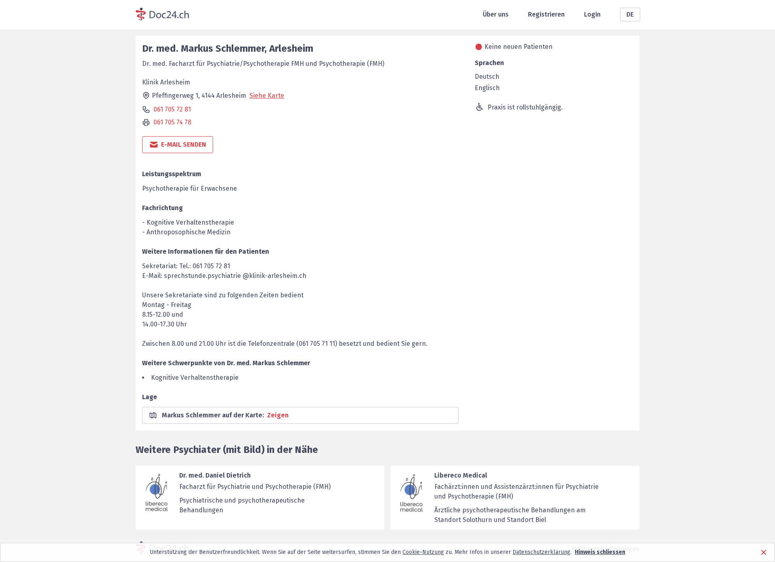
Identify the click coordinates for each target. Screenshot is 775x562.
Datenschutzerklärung (541, 552)
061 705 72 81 (172, 109)
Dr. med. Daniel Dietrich (215, 475)
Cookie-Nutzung (423, 552)
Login (592, 14)
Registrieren (546, 14)
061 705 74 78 (172, 122)
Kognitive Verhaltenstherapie (195, 377)
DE (630, 14)
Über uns (496, 14)
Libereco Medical (460, 475)
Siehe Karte (266, 95)
